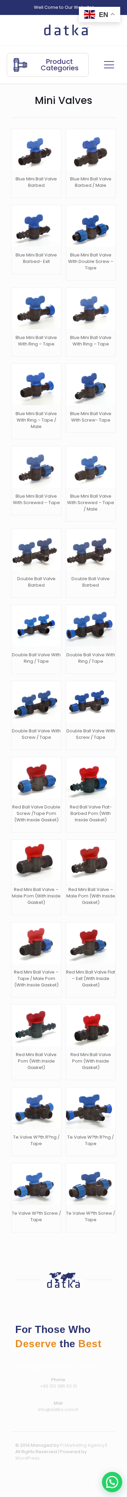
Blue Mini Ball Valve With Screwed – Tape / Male (90, 502)
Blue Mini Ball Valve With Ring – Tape (36, 340)
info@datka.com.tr (58, 1409)
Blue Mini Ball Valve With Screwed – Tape (36, 499)
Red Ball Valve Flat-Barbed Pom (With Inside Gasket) (91, 813)
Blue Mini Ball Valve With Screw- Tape (90, 416)
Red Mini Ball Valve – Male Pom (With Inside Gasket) (36, 896)
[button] (112, 1482)
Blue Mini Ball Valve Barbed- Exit (36, 258)
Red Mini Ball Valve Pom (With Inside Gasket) (36, 1061)
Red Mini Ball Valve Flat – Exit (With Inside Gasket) (90, 978)
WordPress (27, 1458)
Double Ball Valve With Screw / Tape (36, 734)
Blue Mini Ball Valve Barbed (36, 182)
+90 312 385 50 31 (58, 1386)
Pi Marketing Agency (82, 1445)
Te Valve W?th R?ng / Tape (36, 1140)
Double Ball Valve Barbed (36, 581)
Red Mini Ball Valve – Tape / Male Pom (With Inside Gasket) (36, 978)
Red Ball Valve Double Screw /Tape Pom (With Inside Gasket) (36, 813)
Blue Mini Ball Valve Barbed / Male (90, 182)
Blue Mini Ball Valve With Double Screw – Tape (90, 261)
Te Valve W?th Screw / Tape (36, 1216)
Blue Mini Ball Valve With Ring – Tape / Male (36, 420)
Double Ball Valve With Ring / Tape (36, 658)
